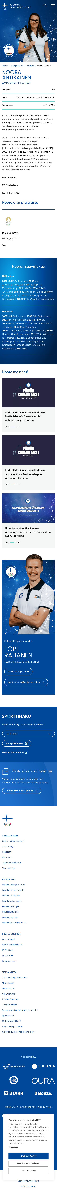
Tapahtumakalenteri (11, 863)
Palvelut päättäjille (10, 907)
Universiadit (7, 956)
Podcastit (6, 852)
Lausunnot (7, 858)
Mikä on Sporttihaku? (14, 753)
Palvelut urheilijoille (11, 896)
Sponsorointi (8, 1016)
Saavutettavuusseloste (28, 1181)
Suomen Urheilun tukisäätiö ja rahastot (20, 1010)
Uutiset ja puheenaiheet (13, 841)
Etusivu (5, 66)
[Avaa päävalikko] (53, 5)
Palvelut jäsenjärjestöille (13, 885)
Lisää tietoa (13, 1147)
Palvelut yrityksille (10, 912)
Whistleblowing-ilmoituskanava (17, 1032)
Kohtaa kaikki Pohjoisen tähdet (24, 682)
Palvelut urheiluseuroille (13, 890)
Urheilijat (30, 66)
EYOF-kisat (7, 950)
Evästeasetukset (28, 1171)
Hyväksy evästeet (28, 1156)
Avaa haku (45, 5)
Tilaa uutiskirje (9, 868)
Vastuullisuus (8, 989)
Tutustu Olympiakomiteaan (14, 978)
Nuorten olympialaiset (12, 945)
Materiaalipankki (10, 1021)
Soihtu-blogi (7, 847)
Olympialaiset (8, 939)
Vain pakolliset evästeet (28, 1163)
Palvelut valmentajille (12, 901)
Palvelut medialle (10, 918)
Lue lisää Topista (17, 672)
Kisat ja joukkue (17, 66)
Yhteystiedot (8, 983)
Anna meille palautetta (12, 1027)
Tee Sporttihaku (14, 744)
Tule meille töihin (9, 1005)
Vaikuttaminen (9, 994)
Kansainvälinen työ (10, 999)
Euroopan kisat (9, 961)
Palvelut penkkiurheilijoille (14, 923)
